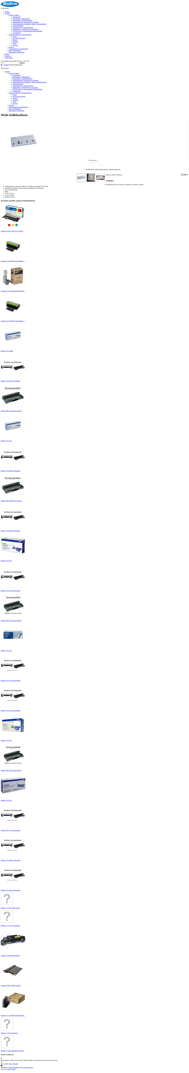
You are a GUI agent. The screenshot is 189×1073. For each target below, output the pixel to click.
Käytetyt (11, 47)
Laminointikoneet (18, 26)
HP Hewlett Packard (19, 38)
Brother (15, 40)
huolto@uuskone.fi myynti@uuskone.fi (20, 1067)
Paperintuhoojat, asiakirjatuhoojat (23, 27)
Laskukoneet (17, 33)
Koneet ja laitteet (14, 15)
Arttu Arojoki (11, 1069)
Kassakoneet (16, 17)
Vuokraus (8, 56)
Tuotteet (7, 13)
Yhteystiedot (9, 58)
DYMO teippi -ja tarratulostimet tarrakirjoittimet (27, 31)
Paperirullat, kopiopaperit (16, 52)
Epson (15, 43)
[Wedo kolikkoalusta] (81, 177)
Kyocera (15, 45)
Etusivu (7, 11)
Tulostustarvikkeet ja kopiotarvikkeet (20, 34)
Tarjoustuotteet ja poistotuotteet (18, 49)
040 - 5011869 (13, 1064)
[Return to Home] (1, 65)
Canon (15, 36)
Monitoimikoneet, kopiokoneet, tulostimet (25, 22)
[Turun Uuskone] (10, 6)
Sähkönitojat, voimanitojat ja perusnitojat (25, 29)
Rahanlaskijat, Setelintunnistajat (22, 20)
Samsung (15, 42)
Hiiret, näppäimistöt (15, 50)
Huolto (7, 54)
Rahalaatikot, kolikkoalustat (21, 19)
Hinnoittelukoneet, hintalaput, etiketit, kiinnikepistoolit (29, 24)
